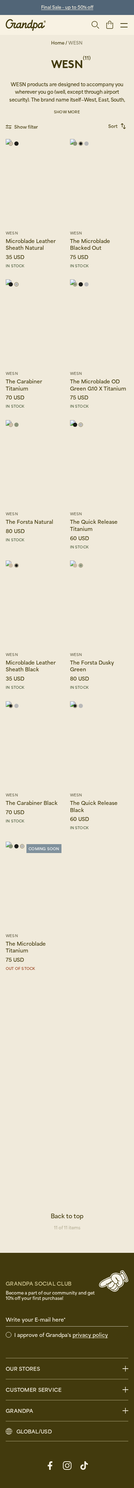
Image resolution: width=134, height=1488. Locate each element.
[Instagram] (67, 1465)
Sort (113, 126)
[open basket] (109, 24)
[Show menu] (124, 25)
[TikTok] (84, 1465)
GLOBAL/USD (34, 1431)
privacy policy (90, 1334)
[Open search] (95, 25)
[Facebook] (50, 1465)
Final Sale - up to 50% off (67, 7)
